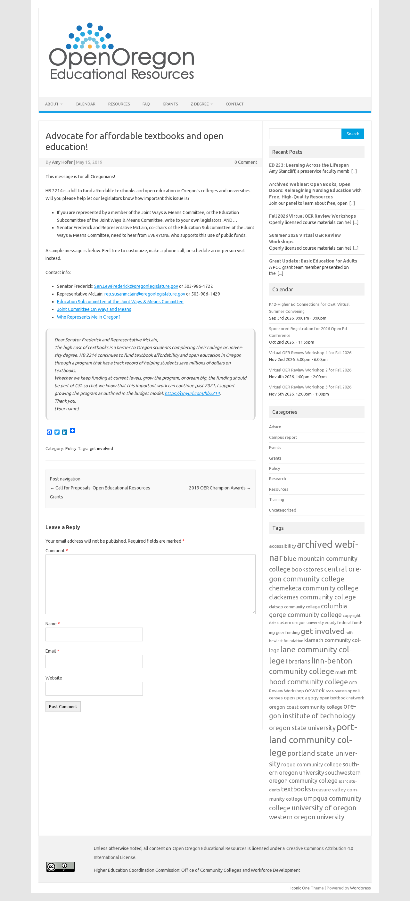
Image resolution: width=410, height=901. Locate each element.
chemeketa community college (313, 588)
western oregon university (306, 817)
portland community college (313, 739)
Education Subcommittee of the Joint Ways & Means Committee (120, 301)
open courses (336, 691)
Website (53, 677)
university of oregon (324, 808)
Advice (275, 426)
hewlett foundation (286, 640)
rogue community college (311, 764)
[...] (354, 171)
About (52, 104)
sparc (343, 781)
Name (52, 623)
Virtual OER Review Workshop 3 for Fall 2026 (310, 387)
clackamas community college (312, 597)
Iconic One (300, 888)
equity (330, 622)
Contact (235, 104)
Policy (70, 448)
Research (277, 478)
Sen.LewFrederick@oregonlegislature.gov (136, 286)
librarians (298, 661)
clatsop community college (294, 607)
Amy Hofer (62, 162)
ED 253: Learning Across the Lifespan (309, 165)
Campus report (283, 437)
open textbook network (342, 698)
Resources (119, 104)
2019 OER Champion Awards (220, 487)
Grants (170, 104)
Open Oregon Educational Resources (210, 848)
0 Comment (245, 162)
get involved (101, 448)
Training (276, 499)
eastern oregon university (300, 623)
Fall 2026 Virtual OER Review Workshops (312, 216)
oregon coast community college (305, 707)
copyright (352, 615)
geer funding (288, 632)
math (341, 672)
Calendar (85, 104)
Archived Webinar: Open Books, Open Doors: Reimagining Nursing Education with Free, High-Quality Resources (315, 190)
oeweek (315, 690)
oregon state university (302, 727)
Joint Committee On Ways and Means (94, 309)
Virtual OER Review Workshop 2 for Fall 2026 (310, 370)
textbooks (296, 789)
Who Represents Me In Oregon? (88, 317)
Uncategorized (282, 510)
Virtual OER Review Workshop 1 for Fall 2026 (310, 352)
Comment (56, 550)
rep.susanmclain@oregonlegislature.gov (144, 293)
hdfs (349, 632)
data (272, 623)
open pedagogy (301, 697)
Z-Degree (200, 104)
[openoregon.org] (122, 85)
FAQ (146, 104)
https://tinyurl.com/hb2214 (192, 393)
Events (275, 447)
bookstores (307, 569)
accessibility (282, 546)
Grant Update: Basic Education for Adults (313, 260)
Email (52, 651)
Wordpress (360, 888)
